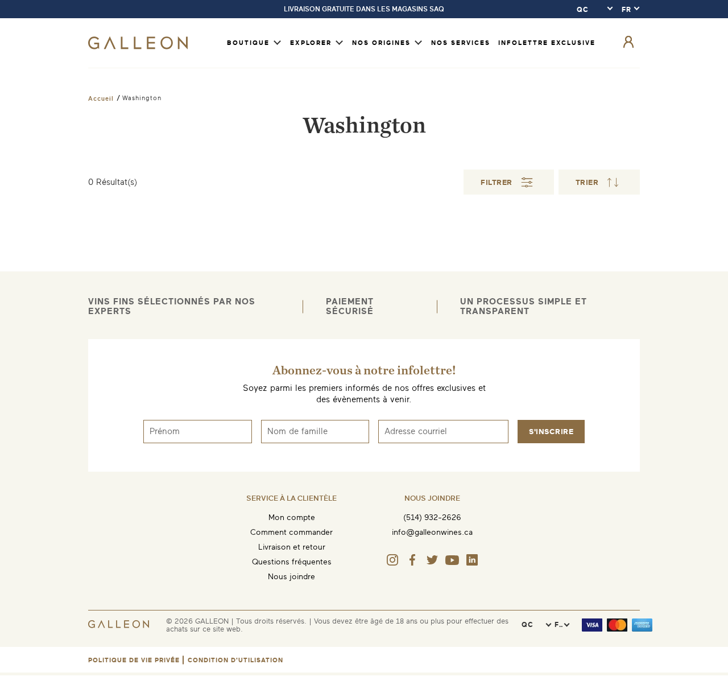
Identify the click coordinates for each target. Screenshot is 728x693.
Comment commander (291, 532)
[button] (599, 182)
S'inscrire (551, 431)
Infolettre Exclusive (546, 43)
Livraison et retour (291, 547)
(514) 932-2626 (432, 517)
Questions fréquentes (292, 562)
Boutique (248, 43)
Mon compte (291, 517)
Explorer (311, 43)
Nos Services (460, 43)
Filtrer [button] (496, 182)
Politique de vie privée (134, 660)
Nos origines (381, 43)
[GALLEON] (138, 47)
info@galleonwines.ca (432, 532)
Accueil (101, 98)
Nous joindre (291, 576)
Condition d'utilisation (235, 660)
